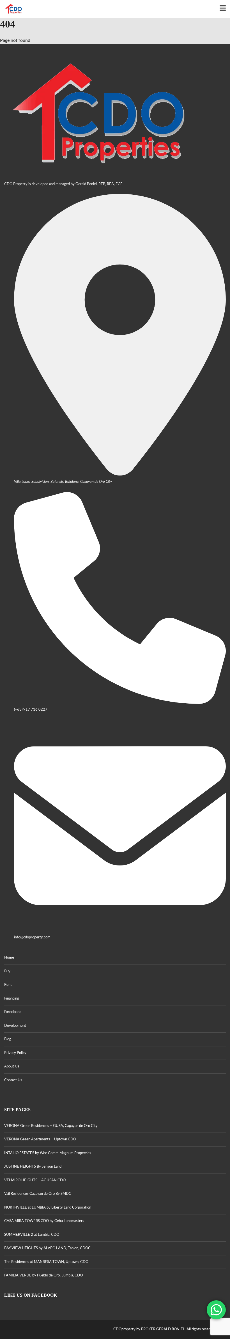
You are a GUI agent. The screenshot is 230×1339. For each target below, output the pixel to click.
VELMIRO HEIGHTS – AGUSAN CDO (35, 1180)
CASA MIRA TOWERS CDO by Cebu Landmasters (44, 1221)
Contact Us (13, 1080)
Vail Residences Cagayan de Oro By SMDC (37, 1194)
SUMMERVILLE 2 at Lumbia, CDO (31, 1235)
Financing (11, 998)
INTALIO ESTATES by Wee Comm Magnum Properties (47, 1153)
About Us (11, 1066)
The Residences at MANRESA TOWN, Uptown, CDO (46, 1262)
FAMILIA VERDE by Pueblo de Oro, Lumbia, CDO (43, 1275)
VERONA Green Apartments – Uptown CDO (40, 1139)
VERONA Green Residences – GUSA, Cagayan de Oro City (51, 1126)
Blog (7, 1039)
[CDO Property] (11, 9)
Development (15, 1026)
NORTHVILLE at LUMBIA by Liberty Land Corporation (47, 1207)
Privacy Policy (15, 1053)
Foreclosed (12, 1012)
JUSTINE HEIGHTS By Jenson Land (32, 1166)
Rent (8, 985)
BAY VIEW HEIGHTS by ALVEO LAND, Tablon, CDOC (47, 1248)
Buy (7, 971)
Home (9, 957)
